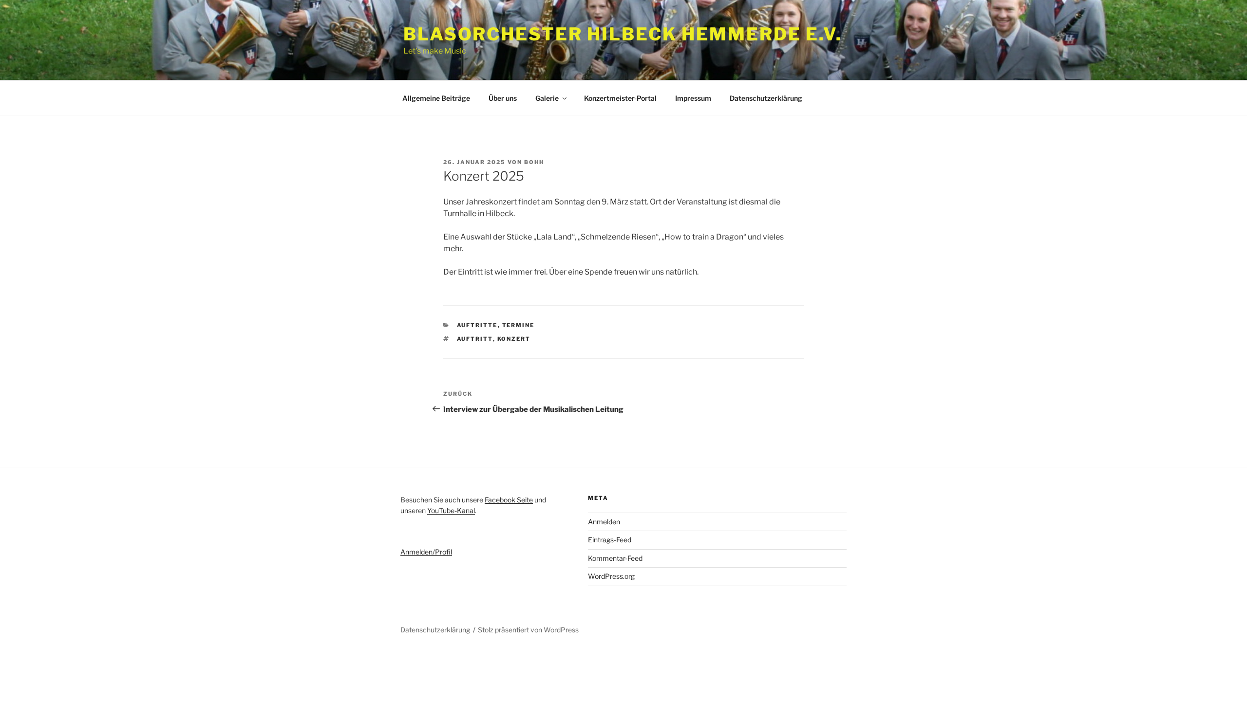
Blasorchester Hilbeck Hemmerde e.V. (622, 34)
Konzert (514, 338)
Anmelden (604, 521)
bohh (534, 162)
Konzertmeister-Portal (620, 98)
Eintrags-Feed (609, 539)
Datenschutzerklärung (766, 98)
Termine (518, 325)
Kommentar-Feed (615, 558)
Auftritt (475, 338)
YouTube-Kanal (451, 510)
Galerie (547, 98)
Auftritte (477, 325)
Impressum (693, 98)
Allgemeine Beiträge (436, 98)
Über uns (503, 98)
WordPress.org (611, 576)
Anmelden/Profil (426, 552)
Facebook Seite (509, 500)
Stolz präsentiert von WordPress (528, 630)
